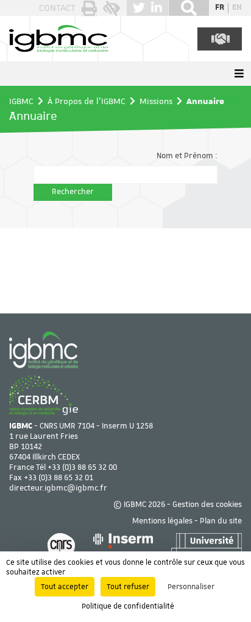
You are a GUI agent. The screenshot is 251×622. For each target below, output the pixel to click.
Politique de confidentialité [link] (128, 606)
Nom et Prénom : (187, 156)
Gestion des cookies (207, 505)
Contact (57, 8)
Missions (156, 101)
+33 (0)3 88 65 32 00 (82, 468)
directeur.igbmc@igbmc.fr (58, 488)
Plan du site (221, 521)
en (237, 8)
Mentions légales (162, 521)
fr (219, 8)
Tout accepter (64, 587)
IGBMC (21, 101)
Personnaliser (191, 587)
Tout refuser (128, 587)
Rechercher (73, 192)
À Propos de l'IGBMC (86, 101)
